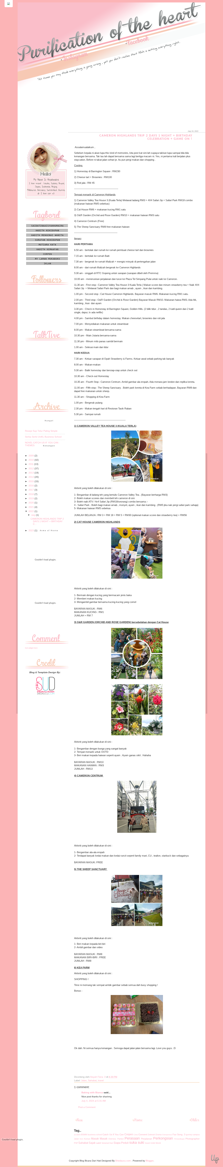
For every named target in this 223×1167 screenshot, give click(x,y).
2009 (31, 455)
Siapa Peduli (121, 1142)
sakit (98, 1143)
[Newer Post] (80, 1121)
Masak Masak (99, 1138)
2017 (31, 490)
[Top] (215, 1159)
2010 (31, 460)
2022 (31, 511)
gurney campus (193, 1134)
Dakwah (151, 1134)
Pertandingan (179, 1139)
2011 (31, 464)
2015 (31, 481)
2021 (31, 507)
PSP (76, 1143)
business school (95, 1134)
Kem (81, 1139)
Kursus (87, 1139)
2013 (31, 473)
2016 (31, 485)
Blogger (149, 1161)
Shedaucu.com (123, 1161)
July (33, 515)
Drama (159, 1134)
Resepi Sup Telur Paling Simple (41, 431)
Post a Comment (87, 1107)
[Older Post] (194, 1121)
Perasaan (132, 1138)
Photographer (192, 1139)
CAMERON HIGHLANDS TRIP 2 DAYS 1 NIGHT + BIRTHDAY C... (47, 521)
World (158, 1143)
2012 (31, 468)
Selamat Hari (107, 1143)
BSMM (84, 1134)
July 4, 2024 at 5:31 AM (93, 1101)
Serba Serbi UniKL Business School (43, 437)
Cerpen (128, 1134)
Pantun (120, 1139)
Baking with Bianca (92, 1092)
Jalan (84, 1080)
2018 (31, 494)
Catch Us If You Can (113, 1134)
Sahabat (92, 1080)
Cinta (136, 1135)
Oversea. (112, 1139)
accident (77, 1135)
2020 (31, 502)
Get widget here (31, 648)
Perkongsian (163, 1138)
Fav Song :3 (179, 1134)
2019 (31, 498)
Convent (142, 1134)
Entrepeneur (167, 1135)
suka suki (136, 1142)
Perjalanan (146, 1139)
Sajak (92, 1142)
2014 (31, 477)
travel (101, 1080)
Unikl (153, 1143)
